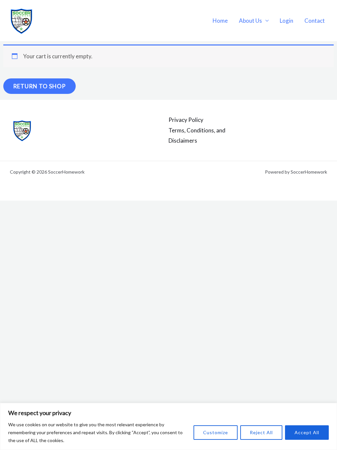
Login (286, 20)
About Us (250, 20)
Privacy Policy (185, 119)
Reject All (261, 432)
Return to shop (39, 86)
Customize (215, 432)
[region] (168, 426)
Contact (314, 20)
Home (220, 20)
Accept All (307, 432)
